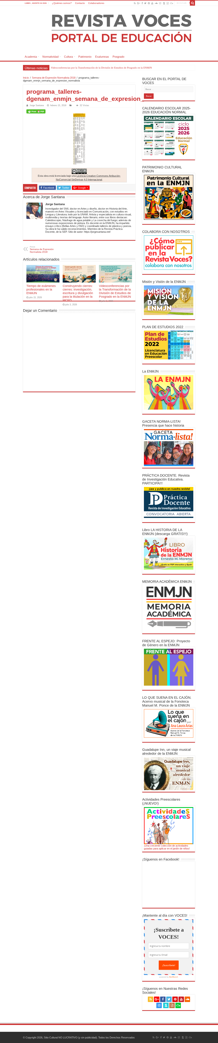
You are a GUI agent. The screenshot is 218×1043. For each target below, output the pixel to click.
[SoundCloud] (156, 3)
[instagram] (160, 3)
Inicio (26, 77)
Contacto (80, 3)
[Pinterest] (148, 3)
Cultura (68, 56)
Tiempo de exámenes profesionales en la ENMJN (41, 289)
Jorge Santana (36, 105)
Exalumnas (102, 56)
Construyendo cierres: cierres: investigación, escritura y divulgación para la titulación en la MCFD (78, 293)
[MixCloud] (171, 3)
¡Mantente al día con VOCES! (164, 915)
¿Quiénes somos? (62, 3)
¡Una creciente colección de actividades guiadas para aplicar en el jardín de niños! (167, 847)
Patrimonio (84, 56)
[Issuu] (167, 3)
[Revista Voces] (109, 29)
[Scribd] (164, 3)
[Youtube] (152, 3)
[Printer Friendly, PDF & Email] (35, 111)
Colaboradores (96, 3)
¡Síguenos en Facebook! (160, 859)
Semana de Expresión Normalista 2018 (53, 77)
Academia (31, 56)
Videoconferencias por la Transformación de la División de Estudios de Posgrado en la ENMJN (101, 67)
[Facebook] (142, 3)
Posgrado (118, 56)
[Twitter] (145, 3)
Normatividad (50, 56)
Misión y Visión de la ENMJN (164, 282)
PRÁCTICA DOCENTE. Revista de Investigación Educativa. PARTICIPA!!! (166, 479)
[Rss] (135, 3)
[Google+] (139, 3)
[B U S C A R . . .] (192, 3)
